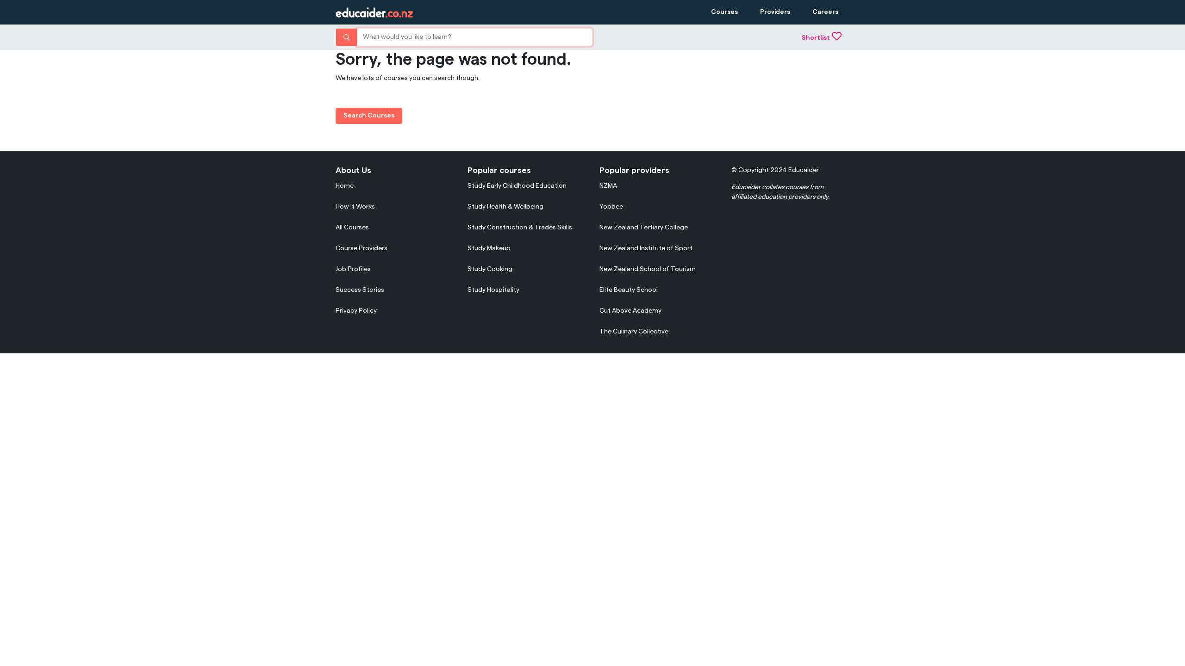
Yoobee (611, 207)
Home (345, 186)
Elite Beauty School (628, 290)
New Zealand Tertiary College (643, 227)
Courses (724, 12)
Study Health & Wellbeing (505, 207)
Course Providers (361, 248)
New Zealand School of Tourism (647, 269)
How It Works (355, 207)
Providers (775, 12)
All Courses (352, 227)
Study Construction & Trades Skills (520, 227)
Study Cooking (490, 269)
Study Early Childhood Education (517, 186)
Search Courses (368, 115)
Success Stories (360, 290)
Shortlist (816, 38)
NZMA (608, 186)
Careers (825, 12)
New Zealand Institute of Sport (645, 248)
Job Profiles (353, 269)
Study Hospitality (493, 290)
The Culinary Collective (633, 331)
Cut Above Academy (630, 311)
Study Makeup (489, 248)
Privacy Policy (356, 311)
